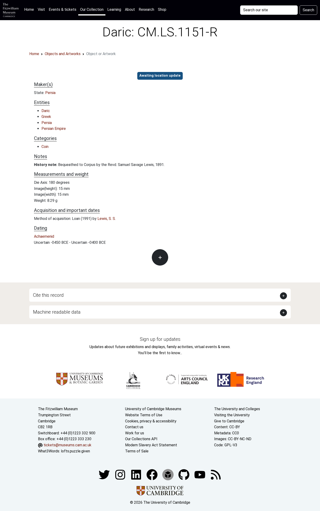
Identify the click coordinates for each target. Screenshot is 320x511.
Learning (114, 9)
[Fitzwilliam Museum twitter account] (105, 474)
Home (30, 9)
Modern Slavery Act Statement (151, 445)
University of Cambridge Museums (153, 409)
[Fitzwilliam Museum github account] (184, 474)
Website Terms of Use (143, 415)
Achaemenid (44, 236)
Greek (46, 116)
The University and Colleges (237, 409)
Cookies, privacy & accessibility (150, 421)
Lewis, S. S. (106, 218)
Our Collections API (141, 439)
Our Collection (92, 9)
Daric (45, 111)
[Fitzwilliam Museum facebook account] (137, 474)
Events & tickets (62, 9)
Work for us (134, 433)
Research (146, 9)
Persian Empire (53, 128)
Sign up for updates (160, 339)
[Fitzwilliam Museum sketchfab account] (168, 474)
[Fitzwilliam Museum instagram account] (121, 474)
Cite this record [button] (48, 295)
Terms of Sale (137, 451)
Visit (41, 9)
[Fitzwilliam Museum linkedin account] (152, 474)
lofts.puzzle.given (75, 451)
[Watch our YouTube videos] (200, 474)
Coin (44, 146)
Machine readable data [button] (57, 312)
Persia (50, 92)
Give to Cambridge (229, 421)
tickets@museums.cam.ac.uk (67, 445)
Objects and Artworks (63, 54)
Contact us (134, 427)
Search (308, 10)
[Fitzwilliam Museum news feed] (215, 474)
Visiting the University (232, 415)
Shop (162, 9)
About (130, 9)
